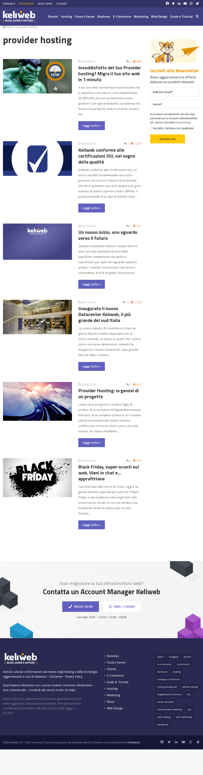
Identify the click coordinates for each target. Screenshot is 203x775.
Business (104, 16)
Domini (53, 16)
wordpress (162, 724)
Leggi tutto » (91, 125)
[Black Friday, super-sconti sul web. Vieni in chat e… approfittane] (37, 477)
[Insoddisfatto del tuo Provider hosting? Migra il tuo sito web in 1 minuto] (37, 76)
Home (10, 27)
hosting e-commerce (168, 679)
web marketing (184, 717)
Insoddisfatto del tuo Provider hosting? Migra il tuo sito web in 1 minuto (109, 73)
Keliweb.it (9, 3)
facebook (162, 672)
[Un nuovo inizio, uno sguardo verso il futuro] (37, 242)
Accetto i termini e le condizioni (173, 128)
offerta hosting (190, 687)
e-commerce (164, 664)
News (111, 702)
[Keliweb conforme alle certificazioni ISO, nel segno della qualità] (37, 158)
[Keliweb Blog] (19, 16)
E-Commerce (122, 16)
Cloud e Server (85, 16)
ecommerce (183, 664)
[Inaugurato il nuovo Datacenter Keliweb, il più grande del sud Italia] (37, 317)
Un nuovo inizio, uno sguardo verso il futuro (107, 235)
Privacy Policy (182, 122)
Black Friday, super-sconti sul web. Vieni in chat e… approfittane (108, 472)
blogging (173, 657)
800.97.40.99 (83, 606)
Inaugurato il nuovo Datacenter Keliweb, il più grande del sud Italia (104, 314)
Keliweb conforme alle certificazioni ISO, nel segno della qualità (106, 155)
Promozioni (26, 3)
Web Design (159, 16)
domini (187, 657)
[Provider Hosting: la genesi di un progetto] (37, 401)
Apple (160, 657)
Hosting (66, 16)
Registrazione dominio (169, 694)
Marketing (141, 16)
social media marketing (169, 709)
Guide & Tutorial (117, 682)
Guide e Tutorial (181, 16)
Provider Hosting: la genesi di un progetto (108, 393)
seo (189, 694)
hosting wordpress (167, 687)
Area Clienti (45, 3)
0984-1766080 (124, 606)
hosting (177, 672)
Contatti (61, 3)
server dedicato (165, 702)
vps (189, 709)
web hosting (163, 717)
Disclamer (56, 676)
